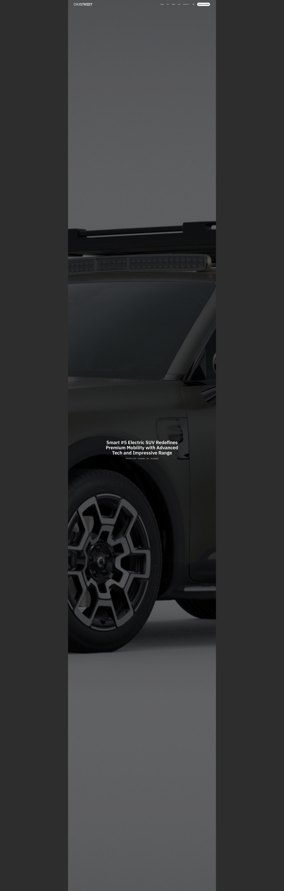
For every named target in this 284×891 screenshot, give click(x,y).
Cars (168, 4)
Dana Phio (142, 458)
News (173, 4)
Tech (179, 4)
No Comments (154, 458)
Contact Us (186, 4)
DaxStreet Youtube (203, 4)
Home (162, 4)
